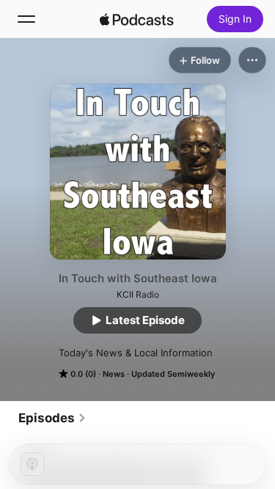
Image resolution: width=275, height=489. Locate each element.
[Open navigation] (26, 19)
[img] (137, 19)
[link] (52, 418)
